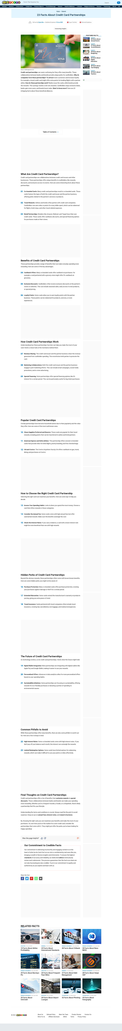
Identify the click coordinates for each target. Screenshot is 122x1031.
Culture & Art (19, 6)
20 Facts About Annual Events (95, 40)
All (119, 6)
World (114, 6)
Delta (41, 441)
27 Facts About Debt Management (69, 974)
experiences (28, 300)
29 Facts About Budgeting (95, 52)
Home (58, 11)
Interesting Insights (60, 28)
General (60, 6)
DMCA (65, 1017)
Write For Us (41, 1017)
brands (70, 83)
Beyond (23, 578)
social (72, 368)
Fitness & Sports (39, 6)
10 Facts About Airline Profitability (29, 949)
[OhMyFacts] (12, 2)
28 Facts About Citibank (71, 948)
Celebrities (29, 6)
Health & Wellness (70, 6)
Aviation (11, 6)
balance (53, 523)
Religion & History (89, 6)
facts (29, 91)
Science (99, 6)
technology (26, 660)
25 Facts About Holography (88, 999)
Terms (72, 1017)
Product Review (76, 1014)
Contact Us (88, 1014)
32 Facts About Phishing (71, 998)
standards (28, 858)
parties (66, 356)
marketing (37, 368)
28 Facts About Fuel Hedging (95, 66)
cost (64, 517)
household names (50, 423)
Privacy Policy (82, 1017)
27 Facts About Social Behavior (96, 46)
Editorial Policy (51, 1014)
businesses (25, 180)
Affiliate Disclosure (54, 1017)
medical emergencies (68, 607)
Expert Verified (73, 22)
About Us (40, 1014)
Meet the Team (63, 1014)
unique (48, 180)
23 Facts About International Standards (50, 949)
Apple (26, 668)
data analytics (52, 674)
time (35, 823)
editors (61, 858)
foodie (58, 803)
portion (59, 686)
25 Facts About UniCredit (26, 999)
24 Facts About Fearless (95, 73)
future (70, 660)
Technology (107, 6)
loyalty (57, 295)
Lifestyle (79, 6)
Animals (4, 6)
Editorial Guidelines (86, 22)
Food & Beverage (50, 6)
